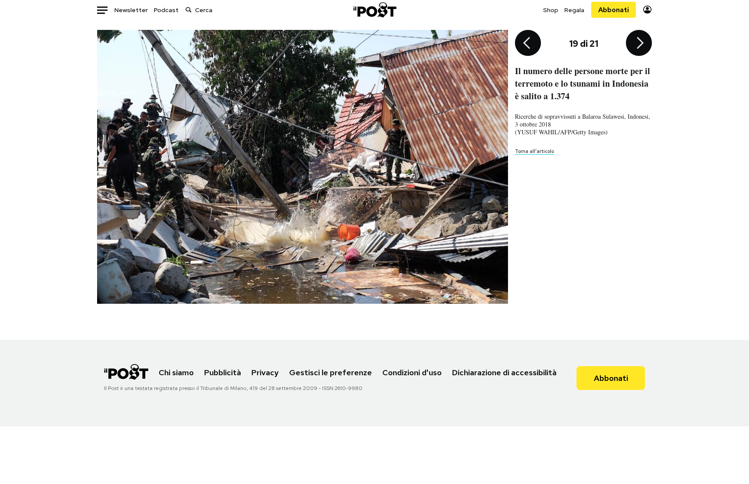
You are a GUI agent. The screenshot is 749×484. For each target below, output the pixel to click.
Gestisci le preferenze (330, 372)
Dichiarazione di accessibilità (504, 372)
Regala (574, 10)
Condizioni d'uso (412, 372)
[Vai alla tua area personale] (647, 9)
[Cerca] (189, 10)
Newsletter (131, 10)
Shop (550, 10)
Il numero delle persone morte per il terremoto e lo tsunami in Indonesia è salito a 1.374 (582, 83)
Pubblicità (222, 372)
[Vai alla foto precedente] (528, 44)
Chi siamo (176, 372)
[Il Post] (374, 9)
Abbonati (613, 9)
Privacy (265, 372)
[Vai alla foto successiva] (639, 44)
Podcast (166, 10)
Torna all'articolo (534, 151)
